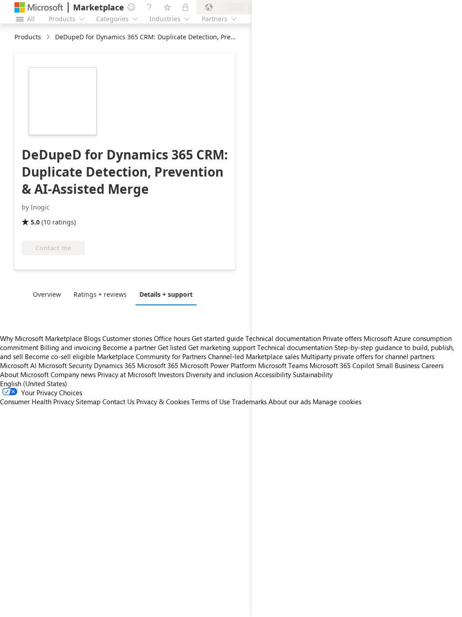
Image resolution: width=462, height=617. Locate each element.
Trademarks (249, 401)
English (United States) (33, 383)
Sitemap (88, 401)
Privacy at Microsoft (126, 374)
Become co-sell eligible (60, 356)
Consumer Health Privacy (37, 401)
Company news (73, 374)
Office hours (172, 338)
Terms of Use (210, 401)
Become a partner (129, 347)
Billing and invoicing (70, 347)
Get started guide (218, 338)
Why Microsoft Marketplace (41, 338)
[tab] (49, 294)
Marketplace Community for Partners (151, 356)
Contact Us (118, 401)
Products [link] (27, 37)
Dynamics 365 (114, 365)
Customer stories (127, 338)
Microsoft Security (65, 365)
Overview (47, 294)
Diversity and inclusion (219, 374)
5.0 (35, 222)
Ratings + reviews (100, 294)
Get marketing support (221, 347)
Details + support (166, 294)
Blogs (92, 338)
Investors (171, 374)
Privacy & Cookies (162, 401)
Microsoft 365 (157, 365)
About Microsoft (24, 374)
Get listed (172, 347)
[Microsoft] (38, 7)
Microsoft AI (18, 365)
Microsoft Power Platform (218, 365)
